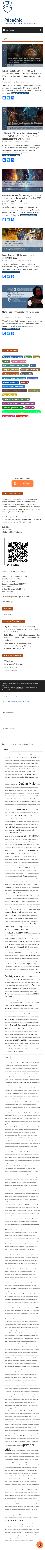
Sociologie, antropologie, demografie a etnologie (21, 412)
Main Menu (10, 30)
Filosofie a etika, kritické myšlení (15, 365)
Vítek (17, 82)
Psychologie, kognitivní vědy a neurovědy (19, 403)
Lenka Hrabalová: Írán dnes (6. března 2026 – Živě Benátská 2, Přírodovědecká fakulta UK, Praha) (22, 629)
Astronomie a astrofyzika (12, 357)
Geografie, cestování (11, 370)
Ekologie (6, 361)
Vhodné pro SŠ (8, 416)
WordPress (19, 687)
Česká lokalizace (10, 670)
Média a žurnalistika (10, 382)
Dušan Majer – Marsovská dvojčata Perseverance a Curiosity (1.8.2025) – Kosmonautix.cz (18, 645)
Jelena (20, 204)
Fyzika (32, 365)
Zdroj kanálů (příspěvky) (13, 664)
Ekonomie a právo (19, 361)
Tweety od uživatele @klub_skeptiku (15, 701)
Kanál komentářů (10, 667)
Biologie (28, 357)
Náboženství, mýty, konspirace (14, 391)
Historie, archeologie (11, 374)
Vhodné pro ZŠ (22, 416)
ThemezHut (6, 690)
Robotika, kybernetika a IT (13, 408)
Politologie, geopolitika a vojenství (16, 399)
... (19, 93)
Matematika (32, 378)
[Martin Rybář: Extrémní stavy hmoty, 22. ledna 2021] (22, 297)
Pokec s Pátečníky (10, 395)
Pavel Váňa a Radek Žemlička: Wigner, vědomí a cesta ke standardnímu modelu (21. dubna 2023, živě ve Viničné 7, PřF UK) (21, 198)
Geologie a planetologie (30, 370)
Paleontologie (34, 391)
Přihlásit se (8, 661)
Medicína (24, 382)
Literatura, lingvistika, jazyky (14, 378)
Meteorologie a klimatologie (13, 386)
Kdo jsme (7, 640)
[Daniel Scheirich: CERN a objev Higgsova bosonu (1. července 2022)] (22, 240)
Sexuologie (29, 408)
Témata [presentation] (6, 1057)
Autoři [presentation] (6, 749)
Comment (26, 82)
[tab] (6, 749)
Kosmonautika (26, 374)
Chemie (36, 357)
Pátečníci (14, 19)
